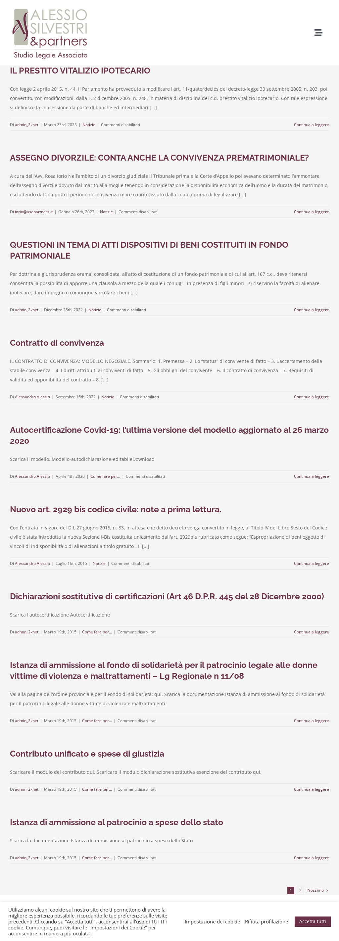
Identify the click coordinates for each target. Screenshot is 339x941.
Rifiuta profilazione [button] (266, 921)
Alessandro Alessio (32, 397)
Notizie (88, 124)
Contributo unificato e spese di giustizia (87, 754)
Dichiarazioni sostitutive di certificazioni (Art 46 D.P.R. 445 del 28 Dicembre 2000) (167, 596)
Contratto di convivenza (57, 343)
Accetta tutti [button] (312, 921)
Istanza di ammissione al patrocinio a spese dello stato (116, 822)
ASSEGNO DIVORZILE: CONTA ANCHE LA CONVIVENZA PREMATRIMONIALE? (159, 158)
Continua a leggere (311, 124)
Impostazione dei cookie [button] (212, 921)
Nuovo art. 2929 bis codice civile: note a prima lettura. (115, 509)
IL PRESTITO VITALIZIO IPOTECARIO (80, 70)
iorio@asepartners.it (34, 212)
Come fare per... (105, 476)
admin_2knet (26, 124)
